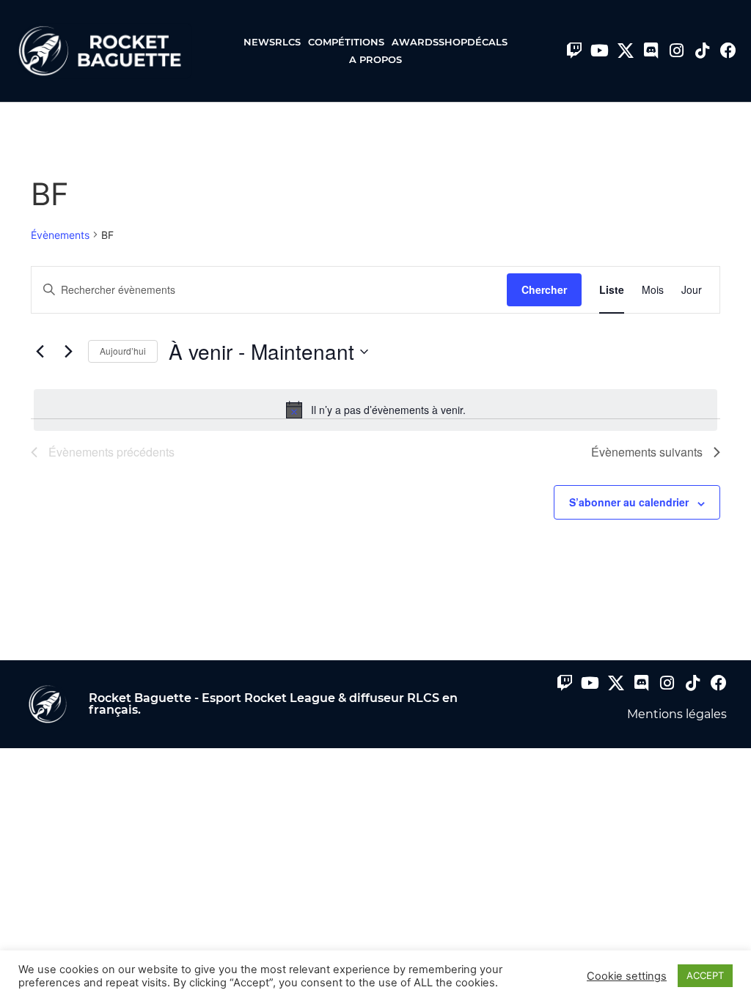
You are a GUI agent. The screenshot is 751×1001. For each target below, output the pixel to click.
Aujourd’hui (123, 350)
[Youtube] (600, 51)
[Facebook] (728, 51)
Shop (453, 42)
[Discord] (651, 51)
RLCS (288, 42)
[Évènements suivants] (68, 352)
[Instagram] (677, 51)
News (259, 42)
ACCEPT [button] (705, 975)
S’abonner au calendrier (629, 502)
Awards (415, 42)
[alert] (375, 409)
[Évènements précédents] (39, 352)
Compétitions (346, 42)
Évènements (60, 235)
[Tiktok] (703, 51)
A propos (375, 59)
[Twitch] (574, 51)
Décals (487, 42)
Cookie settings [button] (627, 976)
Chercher (544, 289)
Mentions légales (677, 714)
